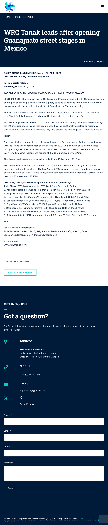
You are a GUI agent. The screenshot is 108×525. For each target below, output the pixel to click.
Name (8, 415)
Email (7, 430)
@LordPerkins (27, 404)
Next (99, 61)
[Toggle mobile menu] (102, 6)
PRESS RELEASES (24, 17)
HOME (7, 17)
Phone (7, 446)
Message (9, 462)
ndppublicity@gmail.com (32, 390)
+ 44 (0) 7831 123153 (31, 374)
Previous (90, 61)
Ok (99, 520)
